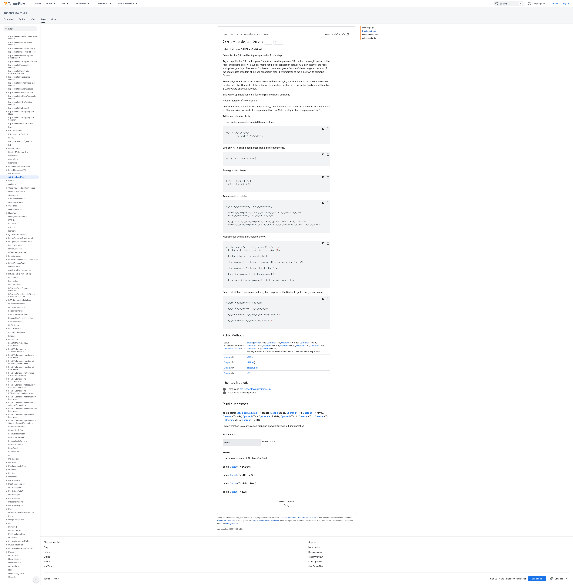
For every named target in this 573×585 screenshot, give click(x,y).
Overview (9, 19)
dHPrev (250, 362)
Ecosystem (80, 3)
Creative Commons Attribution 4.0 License (298, 518)
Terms (47, 579)
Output (227, 357)
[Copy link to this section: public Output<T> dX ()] (251, 492)
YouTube (48, 566)
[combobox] (508, 3)
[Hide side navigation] (36, 580)
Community (102, 3)
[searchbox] (20, 28)
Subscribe (537, 578)
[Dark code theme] (323, 128)
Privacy (56, 579)
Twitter (47, 561)
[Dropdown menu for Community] (111, 3)
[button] (19, 78)
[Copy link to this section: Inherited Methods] (251, 383)
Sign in (566, 3)
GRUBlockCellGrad (232, 348)
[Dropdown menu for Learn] (55, 3)
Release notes (315, 552)
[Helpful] (343, 34)
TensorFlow (228, 34)
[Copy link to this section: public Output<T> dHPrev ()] (256, 475)
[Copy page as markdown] (276, 41)
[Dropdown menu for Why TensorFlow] (137, 3)
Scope (257, 343)
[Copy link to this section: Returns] (234, 452)
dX (248, 373)
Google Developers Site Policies (265, 521)
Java (43, 19)
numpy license (231, 523)
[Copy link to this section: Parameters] (238, 434)
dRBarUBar (252, 368)
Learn (49, 3)
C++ (33, 19)
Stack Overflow (315, 557)
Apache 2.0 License (225, 521)
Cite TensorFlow (316, 566)
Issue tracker (314, 547)
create (250, 343)
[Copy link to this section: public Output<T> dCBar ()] (255, 467)
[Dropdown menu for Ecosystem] (89, 3)
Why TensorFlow (125, 3)
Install (38, 3)
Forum (47, 552)
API (63, 3)
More (53, 19)
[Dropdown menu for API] (68, 3)
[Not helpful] (348, 34)
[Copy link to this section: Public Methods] (247, 335)
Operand (271, 343)
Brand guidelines (316, 561)
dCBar (250, 357)
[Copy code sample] (327, 128)
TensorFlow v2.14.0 (17, 13)
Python (22, 19)
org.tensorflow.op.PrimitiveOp (255, 389)
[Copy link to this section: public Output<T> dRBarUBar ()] (260, 483)
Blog (46, 547)
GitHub (554, 3)
